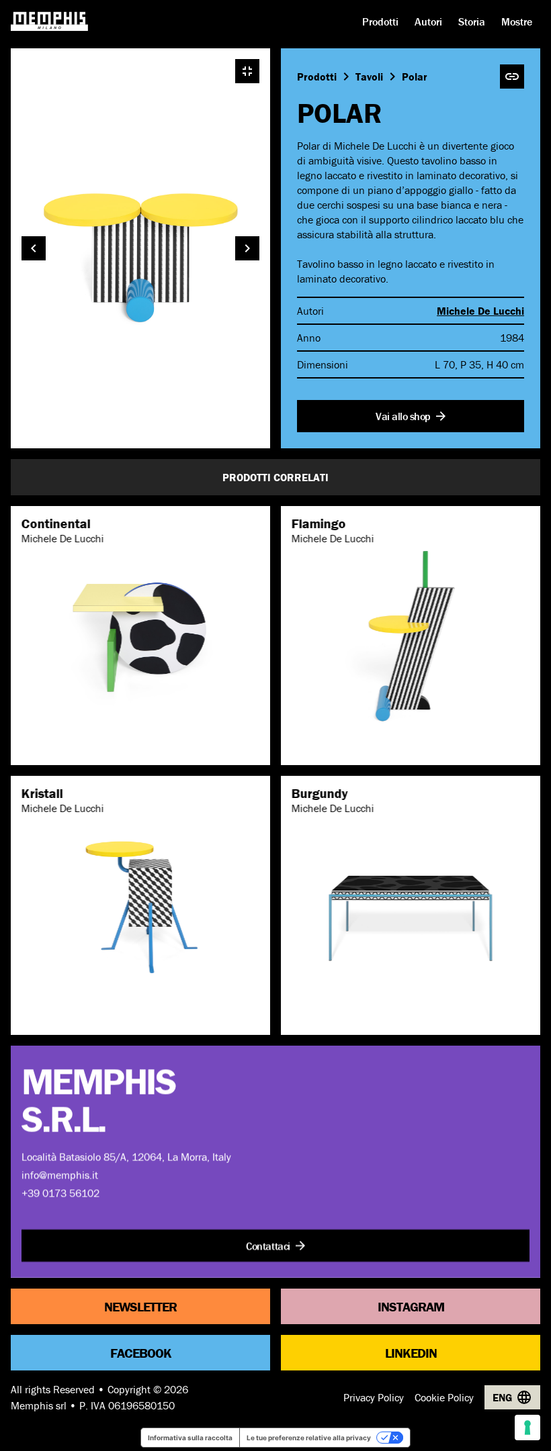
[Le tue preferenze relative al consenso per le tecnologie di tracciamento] (527, 1427)
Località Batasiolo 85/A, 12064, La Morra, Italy (126, 1156)
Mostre (516, 21)
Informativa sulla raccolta (190, 1438)
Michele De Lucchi (480, 310)
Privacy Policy (373, 1397)
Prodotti (380, 21)
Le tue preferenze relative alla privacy (309, 1438)
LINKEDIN (411, 1352)
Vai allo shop (403, 416)
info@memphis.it (60, 1174)
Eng (502, 1397)
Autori (428, 21)
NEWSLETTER (140, 1305)
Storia (471, 21)
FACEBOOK (140, 1352)
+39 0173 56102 (60, 1192)
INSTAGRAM (411, 1305)
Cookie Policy (444, 1397)
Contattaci (268, 1245)
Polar (414, 76)
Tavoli (369, 76)
